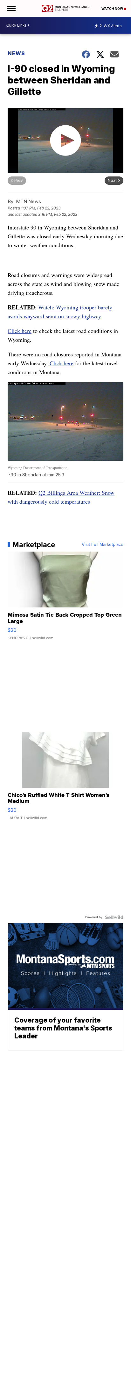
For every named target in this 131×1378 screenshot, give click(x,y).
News (16, 53)
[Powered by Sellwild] (114, 917)
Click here (19, 331)
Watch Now (112, 8)
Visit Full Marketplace (102, 544)
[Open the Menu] (11, 8)
